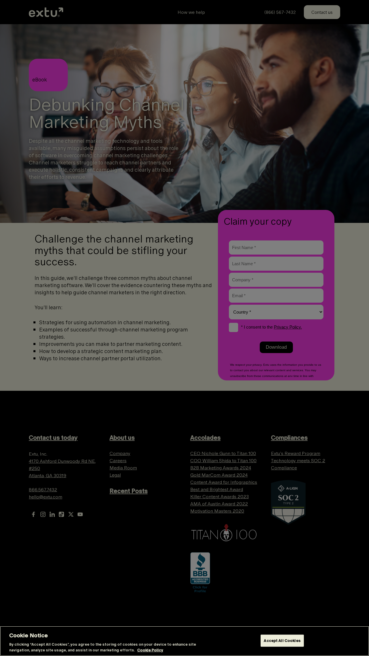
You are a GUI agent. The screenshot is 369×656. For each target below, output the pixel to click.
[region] (184, 641)
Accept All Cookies (282, 640)
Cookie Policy (150, 650)
